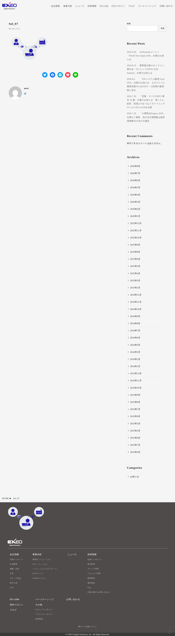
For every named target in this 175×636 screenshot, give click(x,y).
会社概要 (13, 564)
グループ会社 (15, 578)
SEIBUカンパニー (40, 578)
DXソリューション (40, 564)
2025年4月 (135, 273)
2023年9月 (135, 395)
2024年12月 (136, 295)
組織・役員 (14, 568)
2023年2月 (135, 431)
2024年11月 (136, 302)
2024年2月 (135, 359)
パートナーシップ (147, 6)
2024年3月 (135, 352)
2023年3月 (135, 423)
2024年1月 (135, 366)
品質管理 (39, 619)
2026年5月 (135, 187)
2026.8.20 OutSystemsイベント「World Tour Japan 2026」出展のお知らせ (145, 56)
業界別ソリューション (42, 559)
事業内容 (67, 6)
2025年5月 (135, 266)
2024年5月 (135, 345)
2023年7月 (135, 409)
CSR (11, 587)
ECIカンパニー (39, 573)
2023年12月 (136, 373)
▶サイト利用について (87, 626)
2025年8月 (135, 252)
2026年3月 (135, 202)
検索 (129, 23)
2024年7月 (135, 330)
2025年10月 (136, 237)
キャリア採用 (93, 568)
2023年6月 (135, 416)
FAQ (89, 587)
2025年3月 (135, 280)
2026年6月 (135, 180)
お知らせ (134, 476)
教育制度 (91, 578)
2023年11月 (136, 380)
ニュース (79, 6)
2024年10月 (136, 309)
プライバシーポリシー (44, 614)
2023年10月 (136, 388)
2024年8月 (135, 323)
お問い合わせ (166, 6)
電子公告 (13, 582)
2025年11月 (136, 230)
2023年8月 (135, 402)
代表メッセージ (16, 559)
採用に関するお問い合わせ (99, 592)
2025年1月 (135, 287)
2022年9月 (135, 438)
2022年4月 (135, 452)
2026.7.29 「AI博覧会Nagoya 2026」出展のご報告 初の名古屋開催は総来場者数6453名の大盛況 (146, 117)
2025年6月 (135, 259)
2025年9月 (135, 245)
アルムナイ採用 (94, 573)
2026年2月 (135, 209)
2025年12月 (136, 223)
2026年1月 (135, 216)
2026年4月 (135, 195)
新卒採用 (91, 564)
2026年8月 (135, 166)
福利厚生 (91, 582)
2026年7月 (135, 173)
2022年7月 (135, 445)
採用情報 (92, 6)
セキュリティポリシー (44, 609)
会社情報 (55, 6)
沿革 (12, 573)
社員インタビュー (95, 559)
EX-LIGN (104, 6)
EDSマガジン (118, 6)
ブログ (131, 6)
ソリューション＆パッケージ (45, 568)
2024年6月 (135, 337)
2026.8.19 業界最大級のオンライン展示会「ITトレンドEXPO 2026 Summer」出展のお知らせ (145, 69)
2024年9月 (135, 316)
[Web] (25, 93)
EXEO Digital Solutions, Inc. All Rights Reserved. (89, 634)
